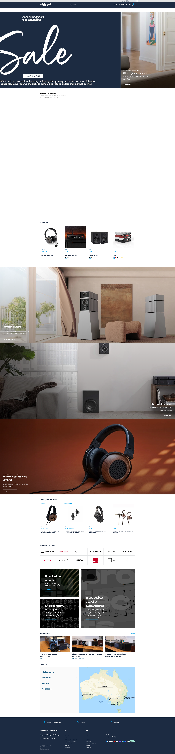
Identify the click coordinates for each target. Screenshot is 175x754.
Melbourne (48, 672)
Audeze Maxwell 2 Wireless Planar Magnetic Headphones (50, 254)
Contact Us (132, 0)
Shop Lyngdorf (14, 84)
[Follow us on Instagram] (126, 1)
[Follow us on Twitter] (124, 1)
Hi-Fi (87, 735)
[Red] (115, 257)
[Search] (71, 4)
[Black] (65, 257)
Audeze (43, 249)
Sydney (46, 678)
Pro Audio (88, 739)
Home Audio (60, 10)
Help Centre (68, 737)
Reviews (67, 745)
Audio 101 (91, 10)
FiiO (66, 249)
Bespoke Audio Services (71, 739)
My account (122, 4)
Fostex (42, 526)
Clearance (88, 747)
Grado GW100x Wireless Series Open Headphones (99, 531)
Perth (45, 683)
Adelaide (47, 689)
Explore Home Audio (10, 339)
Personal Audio (43, 10)
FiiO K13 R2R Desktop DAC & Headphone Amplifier (72, 254)
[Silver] (67, 257)
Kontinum (115, 526)
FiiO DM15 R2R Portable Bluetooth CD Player (122, 254)
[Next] (135, 521)
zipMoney (67, 747)
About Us (67, 733)
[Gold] (121, 257)
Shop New (167, 415)
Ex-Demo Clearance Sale (103, 10)
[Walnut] (91, 257)
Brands (52, 10)
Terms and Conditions (70, 741)
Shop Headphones (10, 491)
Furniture (88, 745)
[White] (93, 257)
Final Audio (67, 526)
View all (133, 633)
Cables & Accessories (80, 10)
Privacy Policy (68, 743)
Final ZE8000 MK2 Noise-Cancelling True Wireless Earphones (74, 531)
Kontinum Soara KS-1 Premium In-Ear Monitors (123, 531)
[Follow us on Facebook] (122, 1)
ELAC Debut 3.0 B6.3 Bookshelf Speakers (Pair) (97, 254)
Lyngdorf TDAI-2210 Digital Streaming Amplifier (115, 655)
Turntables (69, 10)
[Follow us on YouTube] (128, 1)
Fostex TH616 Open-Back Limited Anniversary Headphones (50, 531)
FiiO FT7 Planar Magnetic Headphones (49, 655)
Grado (90, 526)
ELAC (90, 249)
